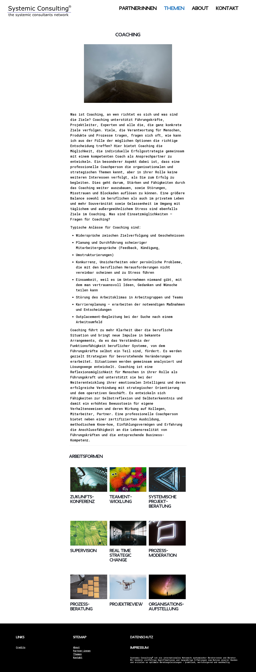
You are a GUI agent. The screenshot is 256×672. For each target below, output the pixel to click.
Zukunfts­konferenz (82, 499)
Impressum (139, 648)
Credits (20, 647)
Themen (77, 654)
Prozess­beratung (81, 606)
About (76, 647)
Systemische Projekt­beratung (163, 502)
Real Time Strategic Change (120, 555)
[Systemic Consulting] (39, 14)
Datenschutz (141, 637)
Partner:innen (82, 650)
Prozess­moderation (163, 553)
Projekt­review (126, 604)
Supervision (83, 550)
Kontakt (77, 657)
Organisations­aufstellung (166, 606)
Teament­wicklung (121, 499)
